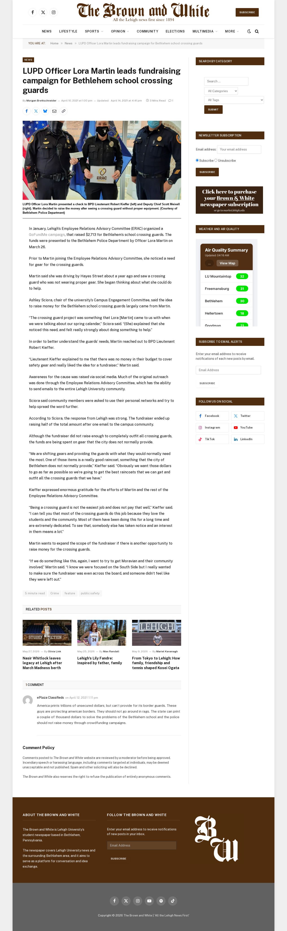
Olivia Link (54, 651)
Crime (54, 593)
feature (70, 593)
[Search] (256, 31)
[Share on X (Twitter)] (36, 111)
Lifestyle (68, 31)
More (230, 31)
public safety (90, 593)
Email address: (206, 149)
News (47, 31)
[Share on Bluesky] (45, 111)
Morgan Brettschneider (41, 100)
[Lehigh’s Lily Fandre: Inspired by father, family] (101, 633)
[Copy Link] (63, 111)
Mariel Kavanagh (167, 651)
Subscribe (247, 12)
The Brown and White (138, 915)
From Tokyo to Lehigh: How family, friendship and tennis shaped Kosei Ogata (156, 663)
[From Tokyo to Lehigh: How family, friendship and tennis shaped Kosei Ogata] (156, 633)
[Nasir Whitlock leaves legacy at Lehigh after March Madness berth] (47, 633)
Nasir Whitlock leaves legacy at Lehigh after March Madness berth (42, 663)
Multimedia (203, 31)
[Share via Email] (54, 111)
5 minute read (35, 593)
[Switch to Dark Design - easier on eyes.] (249, 31)
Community (147, 31)
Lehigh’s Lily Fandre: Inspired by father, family (99, 660)
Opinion (118, 31)
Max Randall (111, 651)
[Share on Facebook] (27, 111)
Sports (92, 31)
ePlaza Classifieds (50, 697)
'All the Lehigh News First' (171, 915)
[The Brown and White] (143, 12)
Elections (175, 31)
